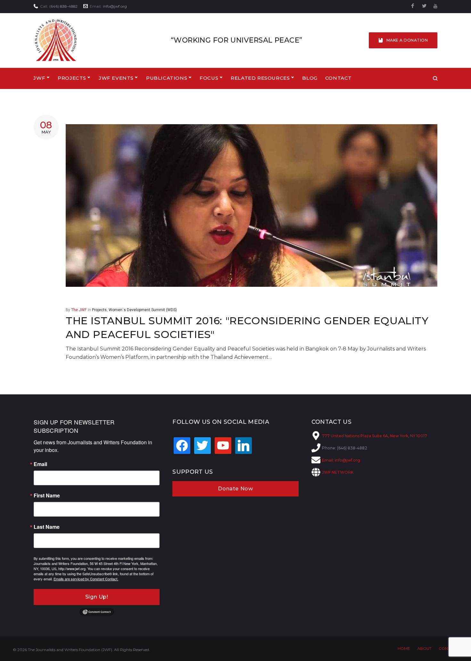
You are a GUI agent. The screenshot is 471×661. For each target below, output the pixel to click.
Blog (309, 78)
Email (40, 464)
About (424, 648)
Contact (338, 78)
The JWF (79, 310)
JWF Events (116, 78)
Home (404, 648)
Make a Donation (407, 40)
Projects (99, 310)
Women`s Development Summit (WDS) (143, 310)
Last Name (47, 526)
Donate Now (235, 489)
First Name (47, 495)
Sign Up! (96, 597)
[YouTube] (435, 6)
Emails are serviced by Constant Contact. (86, 578)
